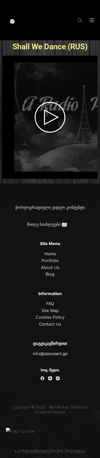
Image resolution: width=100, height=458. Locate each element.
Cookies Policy (50, 317)
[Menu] (91, 20)
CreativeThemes (50, 412)
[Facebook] (42, 378)
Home (50, 253)
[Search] (80, 20)
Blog (50, 274)
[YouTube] (50, 378)
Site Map (50, 310)
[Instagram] (58, 378)
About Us (50, 267)
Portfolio (50, 260)
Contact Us (50, 324)
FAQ (50, 303)
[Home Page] (12, 21)
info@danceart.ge (50, 353)
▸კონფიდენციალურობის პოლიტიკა (50, 450)
